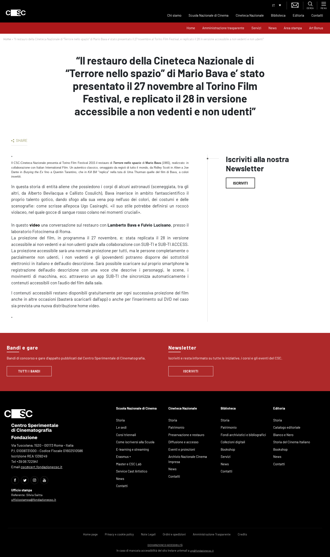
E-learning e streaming (132, 449)
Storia (120, 420)
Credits (242, 534)
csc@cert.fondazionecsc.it (41, 467)
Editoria (298, 15)
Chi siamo (174, 15)
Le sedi (121, 427)
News (272, 28)
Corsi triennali (126, 435)
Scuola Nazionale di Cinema (209, 15)
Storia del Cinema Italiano (291, 442)
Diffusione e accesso (183, 442)
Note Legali (148, 534)
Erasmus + (123, 457)
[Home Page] (15, 12)
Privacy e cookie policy (119, 534)
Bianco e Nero (283, 435)
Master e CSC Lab (128, 464)
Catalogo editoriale (286, 427)
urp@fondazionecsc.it (202, 550)
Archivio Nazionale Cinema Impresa (187, 459)
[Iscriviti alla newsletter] (295, 4)
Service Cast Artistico (131, 471)
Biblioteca (278, 15)
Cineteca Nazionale (250, 15)
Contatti (317, 15)
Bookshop (228, 449)
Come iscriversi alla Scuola (135, 442)
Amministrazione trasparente (223, 28)
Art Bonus (316, 28)
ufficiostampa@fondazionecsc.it (33, 499)
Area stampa (293, 28)
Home (191, 28)
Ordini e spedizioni (174, 534)
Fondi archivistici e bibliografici (243, 435)
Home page (90, 534)
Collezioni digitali (233, 442)
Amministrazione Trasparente (212, 534)
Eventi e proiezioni (181, 449)
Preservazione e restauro (186, 435)
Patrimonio (176, 427)
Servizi (256, 28)
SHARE (21, 140)
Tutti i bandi (29, 371)
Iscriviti (240, 183)
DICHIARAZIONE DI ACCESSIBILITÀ (165, 545)
